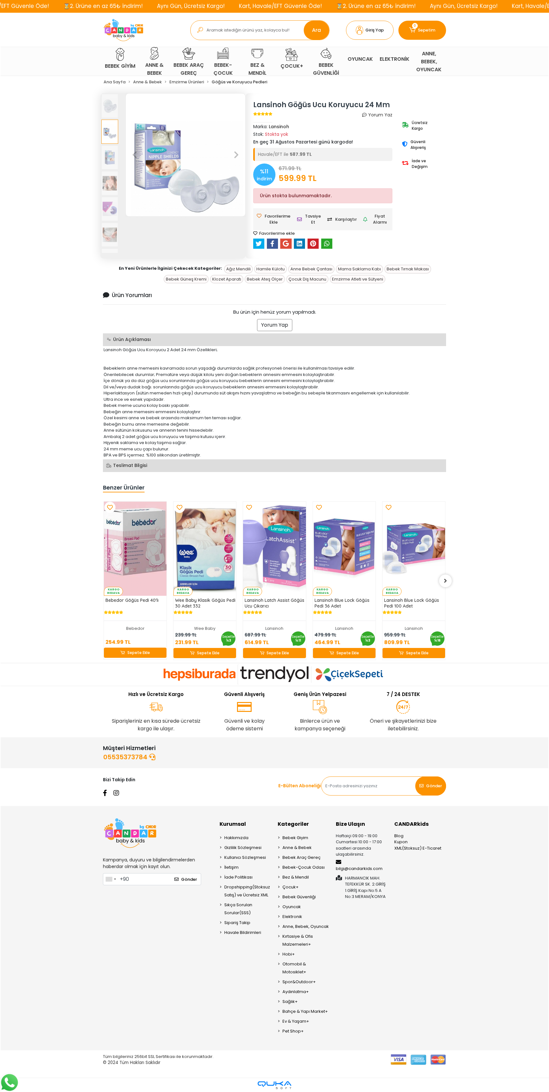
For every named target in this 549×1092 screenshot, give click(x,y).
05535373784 (126, 757)
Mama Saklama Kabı (359, 269)
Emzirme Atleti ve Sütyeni (357, 279)
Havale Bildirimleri (242, 932)
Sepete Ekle (138, 652)
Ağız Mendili (238, 269)
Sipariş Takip (237, 923)
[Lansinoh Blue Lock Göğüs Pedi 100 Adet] (414, 549)
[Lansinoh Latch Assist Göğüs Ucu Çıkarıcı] (274, 549)
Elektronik (292, 917)
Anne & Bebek (297, 848)
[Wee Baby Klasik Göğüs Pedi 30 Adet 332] (204, 549)
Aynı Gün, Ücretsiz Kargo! (191, 6)
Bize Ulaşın (350, 824)
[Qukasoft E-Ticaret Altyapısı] (274, 1085)
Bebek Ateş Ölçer (265, 279)
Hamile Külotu (270, 269)
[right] (445, 581)
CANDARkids (411, 824)
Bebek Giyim (295, 838)
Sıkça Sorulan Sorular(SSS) (238, 909)
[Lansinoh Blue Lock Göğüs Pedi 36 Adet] (344, 549)
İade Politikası (238, 877)
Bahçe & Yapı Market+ (305, 1011)
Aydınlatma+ (295, 992)
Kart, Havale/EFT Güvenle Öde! (280, 6)
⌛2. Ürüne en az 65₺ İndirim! (103, 6)
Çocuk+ (290, 887)
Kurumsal (233, 824)
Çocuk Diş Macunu (307, 279)
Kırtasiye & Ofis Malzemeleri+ (297, 940)
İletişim (231, 867)
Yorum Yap (274, 325)
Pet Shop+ (293, 1031)
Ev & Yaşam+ (295, 1021)
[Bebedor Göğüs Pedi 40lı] (135, 549)
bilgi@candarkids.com (359, 869)
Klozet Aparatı (226, 279)
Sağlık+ (290, 1001)
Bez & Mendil (295, 877)
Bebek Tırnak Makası (408, 269)
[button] (370, 30)
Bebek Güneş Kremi (186, 279)
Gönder (434, 786)
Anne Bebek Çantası (311, 269)
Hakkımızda (236, 838)
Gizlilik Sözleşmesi (242, 848)
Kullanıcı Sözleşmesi (245, 857)
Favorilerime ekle (276, 233)
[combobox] (110, 879)
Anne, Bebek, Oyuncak (305, 926)
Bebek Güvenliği (299, 897)
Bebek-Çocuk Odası (303, 867)
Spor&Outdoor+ (299, 982)
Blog (398, 836)
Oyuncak (291, 907)
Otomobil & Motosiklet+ (294, 968)
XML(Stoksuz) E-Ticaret (417, 848)
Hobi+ (288, 954)
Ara (316, 30)
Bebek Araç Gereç (301, 857)
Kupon (401, 842)
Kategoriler (293, 824)
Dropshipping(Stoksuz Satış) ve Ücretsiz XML (247, 891)
